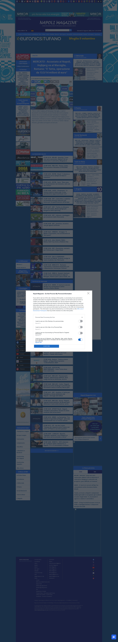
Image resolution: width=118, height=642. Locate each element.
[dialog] (59, 321)
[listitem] (59, 317)
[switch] (80, 321)
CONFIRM (46, 346)
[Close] (89, 293)
